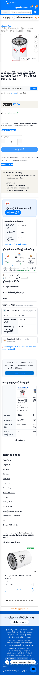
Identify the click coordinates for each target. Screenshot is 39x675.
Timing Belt (7, 502)
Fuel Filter (6, 478)
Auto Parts (7, 460)
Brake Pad (7, 483)
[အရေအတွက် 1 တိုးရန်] (20, 141)
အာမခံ (19, 298)
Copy (34, 88)
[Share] (36, 37)
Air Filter (6, 469)
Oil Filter (6, 474)
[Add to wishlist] (36, 41)
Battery (6, 497)
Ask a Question (19, 373)
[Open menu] (3, 3)
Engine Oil (7, 465)
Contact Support (8, 130)
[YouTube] (37, 670)
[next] (35, 571)
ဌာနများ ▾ (9, 17)
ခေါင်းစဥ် (8, 582)
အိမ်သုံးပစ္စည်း (21, 632)
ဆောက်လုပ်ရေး (28, 629)
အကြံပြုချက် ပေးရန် (19, 622)
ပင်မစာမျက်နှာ (6, 26)
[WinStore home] (21, 2)
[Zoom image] (36, 46)
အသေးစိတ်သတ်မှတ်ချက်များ (19, 293)
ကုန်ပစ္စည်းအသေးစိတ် (19, 287)
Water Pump (7, 506)
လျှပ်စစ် (29, 632)
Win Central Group (28, 645)
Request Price (7, 164)
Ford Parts (25, 533)
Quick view (19, 590)
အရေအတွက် (5, 137)
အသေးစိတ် (24, 278)
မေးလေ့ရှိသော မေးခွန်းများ (15, 640)
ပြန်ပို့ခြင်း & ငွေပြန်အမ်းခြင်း (17, 637)
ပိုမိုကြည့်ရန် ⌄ (19, 440)
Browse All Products (10, 525)
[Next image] (36, 50)
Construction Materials (11, 516)
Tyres (5, 520)
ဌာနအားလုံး (9, 629)
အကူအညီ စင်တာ (13, 635)
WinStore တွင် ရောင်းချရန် (13, 645)
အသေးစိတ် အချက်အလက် (14, 221)
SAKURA (14, 93)
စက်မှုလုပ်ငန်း (11, 632)
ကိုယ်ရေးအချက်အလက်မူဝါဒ (10, 670)
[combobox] (24, 12)
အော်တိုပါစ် (17, 533)
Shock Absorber (9, 492)
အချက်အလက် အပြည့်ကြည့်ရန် (15, 244)
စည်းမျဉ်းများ (24, 670)
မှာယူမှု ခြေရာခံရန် (25, 635)
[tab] (7, 259)
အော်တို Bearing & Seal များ (12, 511)
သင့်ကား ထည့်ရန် (13, 212)
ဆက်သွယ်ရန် (28, 640)
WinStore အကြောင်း (13, 643)
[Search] (35, 12)
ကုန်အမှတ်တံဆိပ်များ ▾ (24, 17)
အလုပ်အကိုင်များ (26, 643)
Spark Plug (7, 488)
